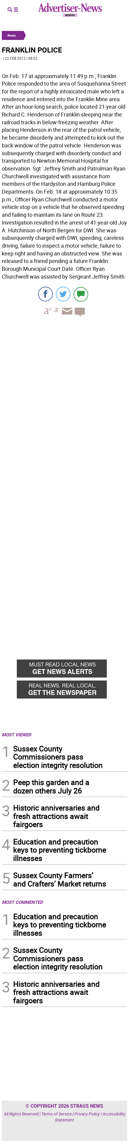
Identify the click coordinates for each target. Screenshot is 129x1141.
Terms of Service (56, 1114)
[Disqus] (64, 404)
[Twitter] (63, 294)
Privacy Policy (87, 1114)
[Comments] (81, 294)
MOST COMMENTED (22, 902)
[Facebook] (45, 294)
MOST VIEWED (16, 735)
